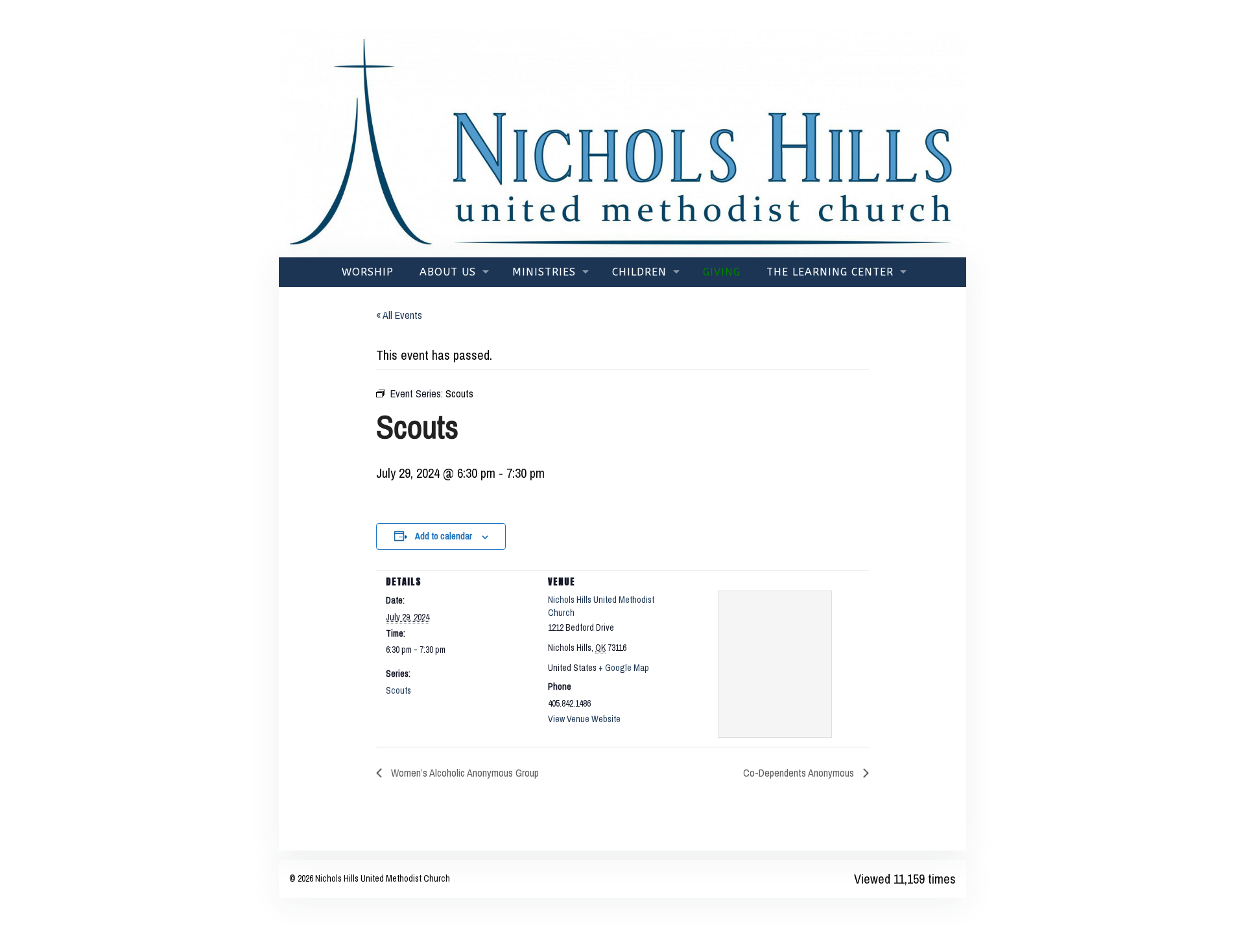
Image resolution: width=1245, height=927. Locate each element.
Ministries (544, 272)
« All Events (399, 315)
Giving (722, 272)
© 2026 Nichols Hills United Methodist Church (369, 878)
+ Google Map (624, 668)
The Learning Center (830, 272)
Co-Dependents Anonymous (800, 773)
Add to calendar (443, 536)
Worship (368, 272)
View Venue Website (584, 719)
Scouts (398, 690)
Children (639, 272)
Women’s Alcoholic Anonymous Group (463, 773)
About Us (448, 272)
